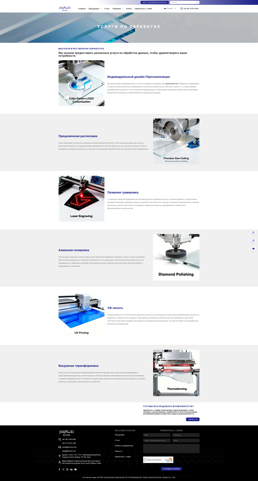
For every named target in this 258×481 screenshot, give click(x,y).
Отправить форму (171, 469)
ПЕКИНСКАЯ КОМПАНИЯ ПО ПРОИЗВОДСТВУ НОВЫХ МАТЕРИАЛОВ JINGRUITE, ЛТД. (140, 477)
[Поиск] (197, 2)
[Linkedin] (71, 469)
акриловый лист (172, 84)
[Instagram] (67, 469)
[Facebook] (59, 469)
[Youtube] (75, 469)
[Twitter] (63, 469)
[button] (154, 2)
